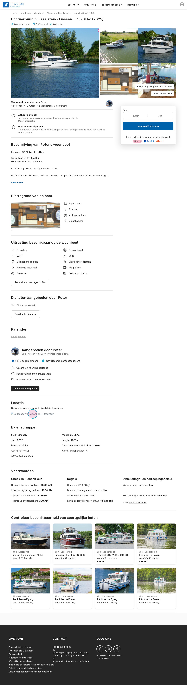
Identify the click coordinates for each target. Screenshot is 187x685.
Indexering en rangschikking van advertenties (31, 664)
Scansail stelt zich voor (20, 647)
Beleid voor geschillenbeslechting (25, 668)
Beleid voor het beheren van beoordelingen (30, 671)
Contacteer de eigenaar (25, 388)
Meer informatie (138, 502)
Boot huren (73, 4)
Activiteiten (90, 4)
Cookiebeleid (15, 654)
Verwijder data (18, 336)
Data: (125, 110)
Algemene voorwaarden (20, 657)
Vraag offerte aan (148, 126)
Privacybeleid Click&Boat (21, 650)
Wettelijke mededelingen (21, 661)
